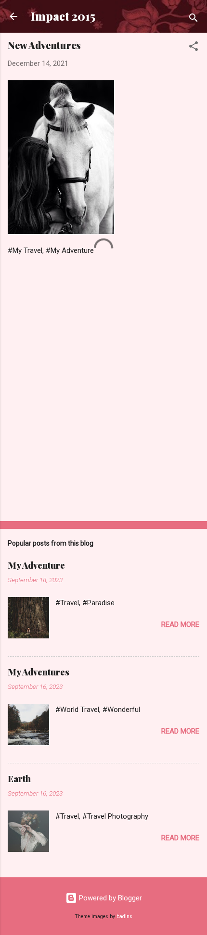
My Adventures (38, 672)
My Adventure (36, 565)
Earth (19, 779)
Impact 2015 (63, 16)
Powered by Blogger (109, 898)
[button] (193, 47)
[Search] (193, 19)
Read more (180, 624)
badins (124, 916)
